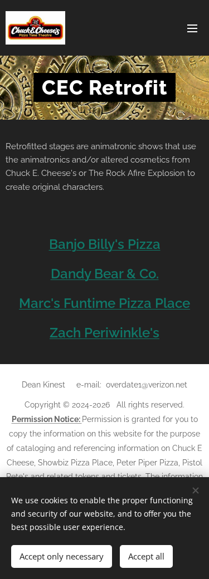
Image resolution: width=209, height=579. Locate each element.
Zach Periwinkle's (104, 333)
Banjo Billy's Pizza (105, 244)
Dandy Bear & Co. (105, 274)
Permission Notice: (47, 419)
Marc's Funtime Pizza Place (104, 303)
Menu (192, 28)
